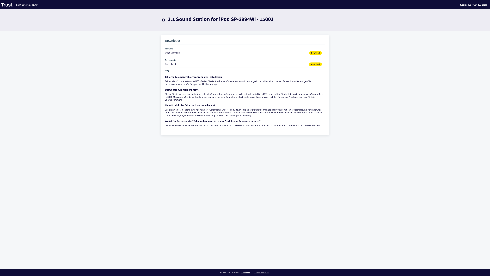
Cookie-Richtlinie (261, 272)
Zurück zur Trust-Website (473, 4)
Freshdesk (245, 272)
